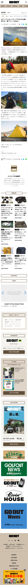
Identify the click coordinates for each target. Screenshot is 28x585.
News (3, 6)
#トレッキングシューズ (15, 323)
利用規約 (8, 546)
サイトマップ (20, 548)
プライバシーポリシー (17, 546)
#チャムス (11, 319)
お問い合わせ (12, 544)
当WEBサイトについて (10, 548)
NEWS (7, 16)
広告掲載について (20, 544)
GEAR (8, 12)
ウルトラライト (7, 47)
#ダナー (6, 323)
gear (11, 16)
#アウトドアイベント (16, 321)
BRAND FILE (14, 566)
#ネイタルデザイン (9, 326)
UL (15, 153)
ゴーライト (4, 153)
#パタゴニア (18, 326)
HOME (2, 16)
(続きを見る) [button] (15, 185)
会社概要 (6, 544)
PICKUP (8, 6)
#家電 (6, 319)
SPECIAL (15, 6)
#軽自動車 (7, 321)
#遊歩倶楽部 (18, 319)
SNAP (20, 6)
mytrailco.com (4, 146)
